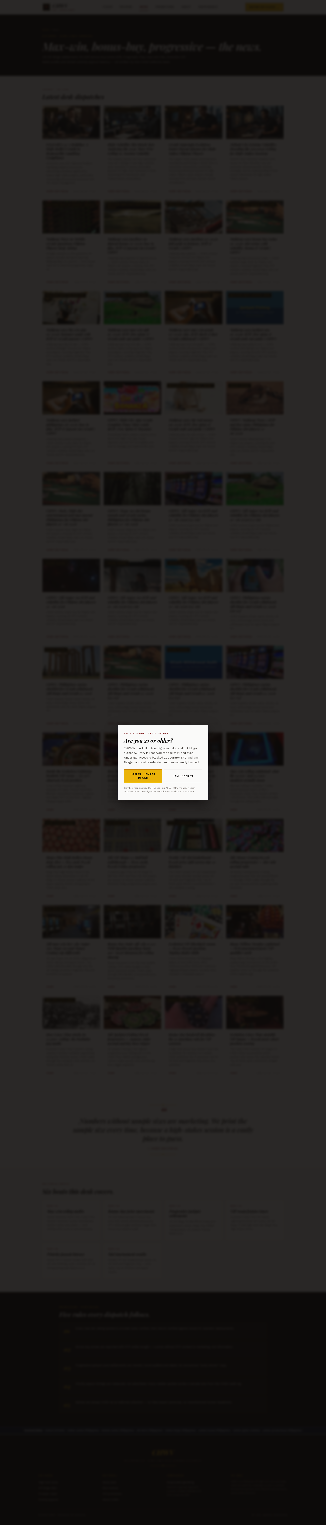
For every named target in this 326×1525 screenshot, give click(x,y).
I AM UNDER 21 (183, 776)
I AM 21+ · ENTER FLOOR (143, 776)
